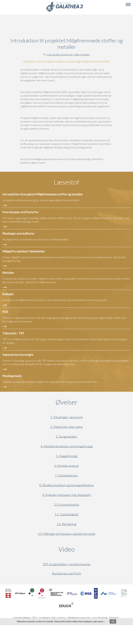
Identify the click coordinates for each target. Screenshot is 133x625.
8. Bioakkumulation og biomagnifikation (66, 485)
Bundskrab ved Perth (66, 573)
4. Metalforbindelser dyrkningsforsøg (66, 446)
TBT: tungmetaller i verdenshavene (66, 564)
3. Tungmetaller (66, 436)
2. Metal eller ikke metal (66, 426)
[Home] (64, 11)
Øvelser (67, 402)
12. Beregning (66, 524)
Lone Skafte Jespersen (60, 54)
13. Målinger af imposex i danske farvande (66, 533)
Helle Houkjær (81, 54)
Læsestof (66, 182)
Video (82, 549)
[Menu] (128, 4)
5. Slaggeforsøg (66, 456)
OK (113, 621)
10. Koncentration (66, 504)
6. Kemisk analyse (66, 465)
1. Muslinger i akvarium (66, 417)
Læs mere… (99, 621)
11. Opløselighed (66, 514)
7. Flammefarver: (66, 475)
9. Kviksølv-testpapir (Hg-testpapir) (66, 494)
